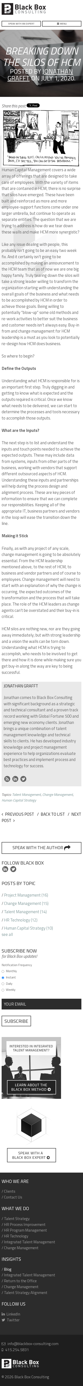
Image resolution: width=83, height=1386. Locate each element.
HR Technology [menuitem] (16, 1236)
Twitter (23, 778)
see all (7, 934)
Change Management (26, 903)
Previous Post (19, 814)
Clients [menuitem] (9, 1191)
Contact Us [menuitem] (13, 1197)
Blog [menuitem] (7, 1269)
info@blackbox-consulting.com (32, 1343)
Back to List (53, 814)
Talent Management (25, 912)
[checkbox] (41, 980)
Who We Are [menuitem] (15, 1181)
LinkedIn (15, 778)
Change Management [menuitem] (21, 1248)
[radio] (41, 971)
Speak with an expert (21, 24)
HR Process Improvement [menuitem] (25, 1224)
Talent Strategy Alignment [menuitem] (25, 1292)
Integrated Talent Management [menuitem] (29, 1242)
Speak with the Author (37, 847)
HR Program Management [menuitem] (25, 1230)
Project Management (26, 895)
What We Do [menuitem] (15, 1208)
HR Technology (20, 920)
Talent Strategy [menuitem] (17, 1218)
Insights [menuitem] (11, 1259)
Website (7, 778)
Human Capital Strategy (28, 928)
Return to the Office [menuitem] (20, 1281)
